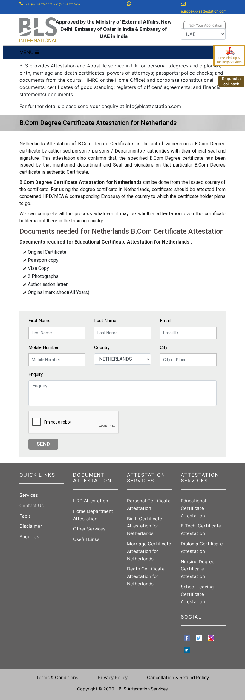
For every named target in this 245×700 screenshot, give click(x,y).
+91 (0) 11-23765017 (39, 4)
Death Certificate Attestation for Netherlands (146, 576)
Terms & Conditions (57, 677)
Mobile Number (43, 347)
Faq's (25, 516)
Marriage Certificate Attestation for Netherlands (149, 551)
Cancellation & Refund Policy (178, 677)
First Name (39, 320)
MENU (27, 52)
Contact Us (31, 505)
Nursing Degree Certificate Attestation (198, 569)
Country (102, 347)
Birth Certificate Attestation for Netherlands (144, 526)
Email (165, 320)
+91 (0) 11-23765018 (66, 4)
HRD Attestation (90, 501)
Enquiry (35, 374)
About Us (29, 536)
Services (28, 495)
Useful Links (86, 539)
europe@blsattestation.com (203, 11)
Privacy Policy (113, 677)
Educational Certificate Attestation (193, 508)
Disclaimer (30, 526)
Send (43, 444)
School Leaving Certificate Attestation (197, 594)
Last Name (105, 320)
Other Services (89, 529)
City (163, 347)
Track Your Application (204, 25)
